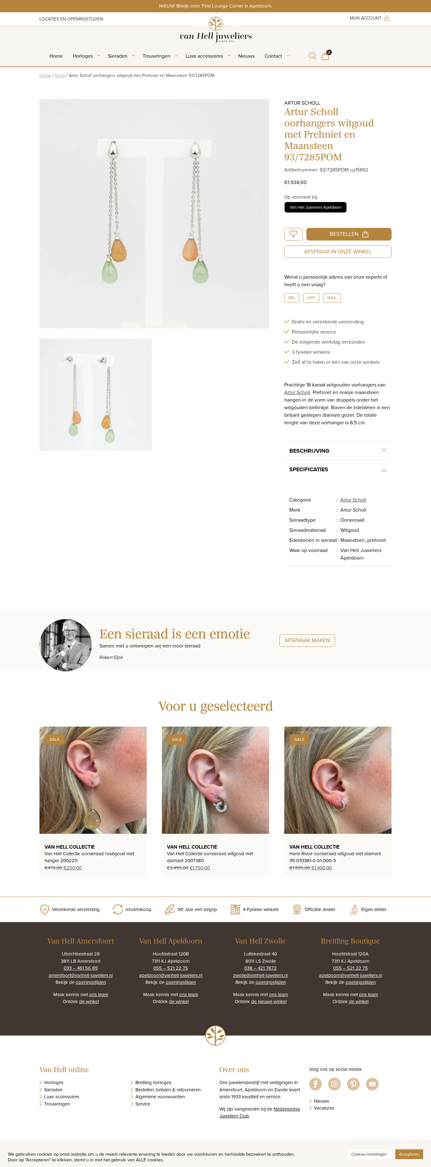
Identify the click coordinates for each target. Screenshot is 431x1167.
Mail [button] (332, 297)
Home (56, 55)
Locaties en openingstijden (71, 19)
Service (142, 1103)
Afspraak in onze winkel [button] (338, 251)
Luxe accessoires (204, 55)
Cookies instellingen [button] (369, 1154)
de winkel (89, 1001)
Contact (273, 55)
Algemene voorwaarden (160, 1096)
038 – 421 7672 (260, 968)
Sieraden (117, 55)
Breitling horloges (153, 1082)
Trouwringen (156, 55)
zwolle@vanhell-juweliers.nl (260, 975)
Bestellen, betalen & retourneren (168, 1089)
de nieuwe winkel (268, 1001)
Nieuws (246, 55)
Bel (291, 297)
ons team (98, 994)
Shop (60, 75)
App (311, 297)
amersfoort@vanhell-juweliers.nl (81, 975)
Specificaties (308, 469)
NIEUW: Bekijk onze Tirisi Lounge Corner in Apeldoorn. (215, 6)
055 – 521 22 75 (170, 968)
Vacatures (324, 1108)
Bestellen (344, 234)
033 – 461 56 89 (81, 968)
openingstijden (91, 982)
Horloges (83, 55)
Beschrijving (309, 451)
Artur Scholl (297, 392)
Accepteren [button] (409, 1154)
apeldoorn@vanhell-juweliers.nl (170, 975)
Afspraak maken (307, 640)
